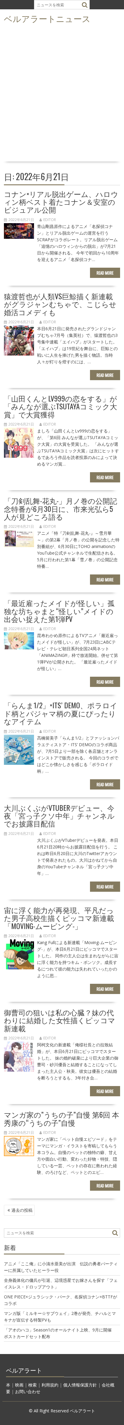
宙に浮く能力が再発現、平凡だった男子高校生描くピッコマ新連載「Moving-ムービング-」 (59, 917)
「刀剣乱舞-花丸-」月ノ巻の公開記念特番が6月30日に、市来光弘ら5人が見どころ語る (60, 508)
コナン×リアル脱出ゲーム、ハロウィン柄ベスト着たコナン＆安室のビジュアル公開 (61, 201)
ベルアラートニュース (47, 18)
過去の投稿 (22, 1210)
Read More (105, 273)
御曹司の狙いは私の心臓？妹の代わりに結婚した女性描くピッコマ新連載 (59, 1020)
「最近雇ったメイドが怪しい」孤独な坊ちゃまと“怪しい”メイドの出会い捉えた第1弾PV (59, 610)
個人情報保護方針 (80, 1385)
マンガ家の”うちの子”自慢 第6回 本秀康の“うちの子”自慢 (61, 1118)
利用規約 (50, 1385)
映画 (19, 1385)
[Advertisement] (62, 94)
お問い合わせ (27, 1391)
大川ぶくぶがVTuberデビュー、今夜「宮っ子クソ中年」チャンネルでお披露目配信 (59, 815)
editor (49, 219)
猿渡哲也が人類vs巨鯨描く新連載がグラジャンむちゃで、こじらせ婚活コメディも (60, 304)
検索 (32, 1385)
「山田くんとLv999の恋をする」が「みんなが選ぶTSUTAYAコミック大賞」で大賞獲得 (60, 406)
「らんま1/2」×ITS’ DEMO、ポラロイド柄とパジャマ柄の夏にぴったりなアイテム (60, 713)
